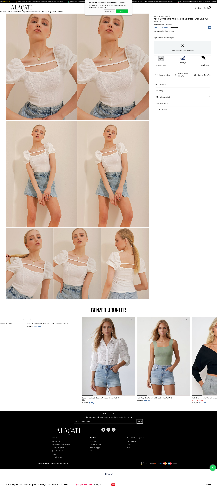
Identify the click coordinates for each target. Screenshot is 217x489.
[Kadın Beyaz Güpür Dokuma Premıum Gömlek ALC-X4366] (108, 356)
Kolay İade (93, 451)
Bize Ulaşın (93, 441)
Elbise (129, 448)
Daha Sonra (109, 11)
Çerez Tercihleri (57, 451)
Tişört (129, 445)
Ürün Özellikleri (161, 84)
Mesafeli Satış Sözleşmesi (61, 445)
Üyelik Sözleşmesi (58, 448)
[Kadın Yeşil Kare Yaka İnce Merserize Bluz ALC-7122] (163, 356)
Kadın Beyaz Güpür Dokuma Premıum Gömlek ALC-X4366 (101, 398)
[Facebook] (103, 430)
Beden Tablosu (161, 109)
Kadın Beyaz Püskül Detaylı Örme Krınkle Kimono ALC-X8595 (47, 319)
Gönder (140, 421)
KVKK (54, 454)
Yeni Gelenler (132, 441)
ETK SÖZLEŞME (57, 457)
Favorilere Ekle (23, 319)
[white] (68, 431)
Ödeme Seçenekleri (163, 97)
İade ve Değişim (95, 448)
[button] (87, 395)
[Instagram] (108, 430)
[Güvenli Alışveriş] (160, 463)
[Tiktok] (114, 430)
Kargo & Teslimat (162, 103)
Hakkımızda (56, 441)
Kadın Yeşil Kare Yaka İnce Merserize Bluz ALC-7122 (154, 398)
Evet (122, 11)
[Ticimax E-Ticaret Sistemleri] (109, 474)
